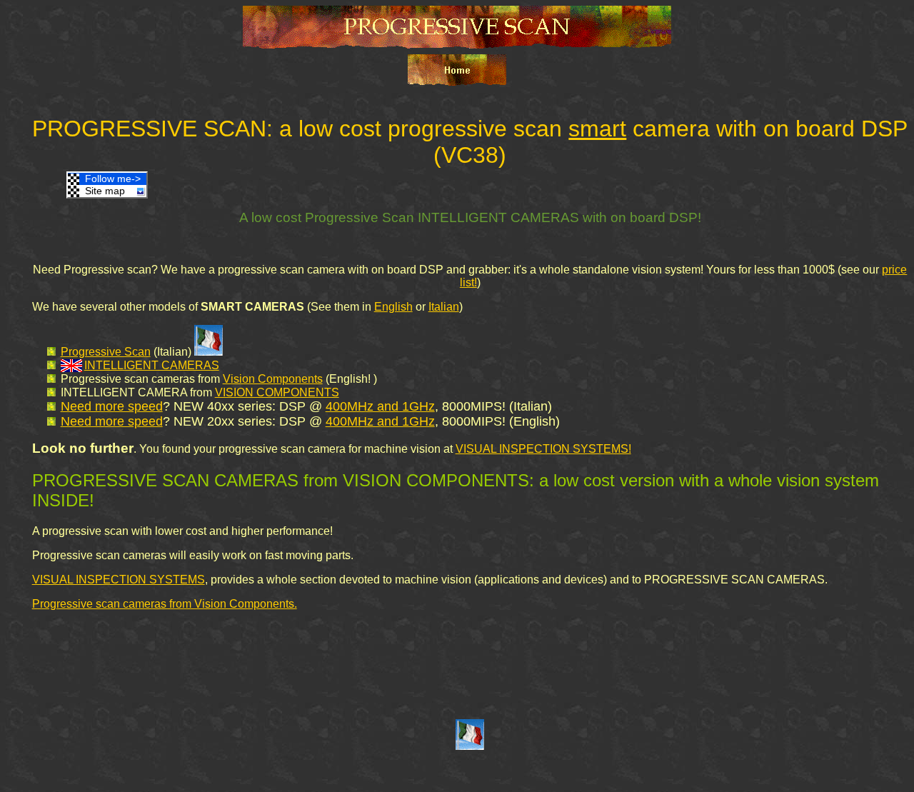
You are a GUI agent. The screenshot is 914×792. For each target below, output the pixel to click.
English (393, 307)
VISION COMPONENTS (277, 392)
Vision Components (273, 379)
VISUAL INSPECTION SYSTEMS (118, 579)
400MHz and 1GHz (380, 406)
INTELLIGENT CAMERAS (151, 365)
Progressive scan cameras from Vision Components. (164, 604)
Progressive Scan (106, 352)
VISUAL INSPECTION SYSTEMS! (543, 449)
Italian (443, 307)
